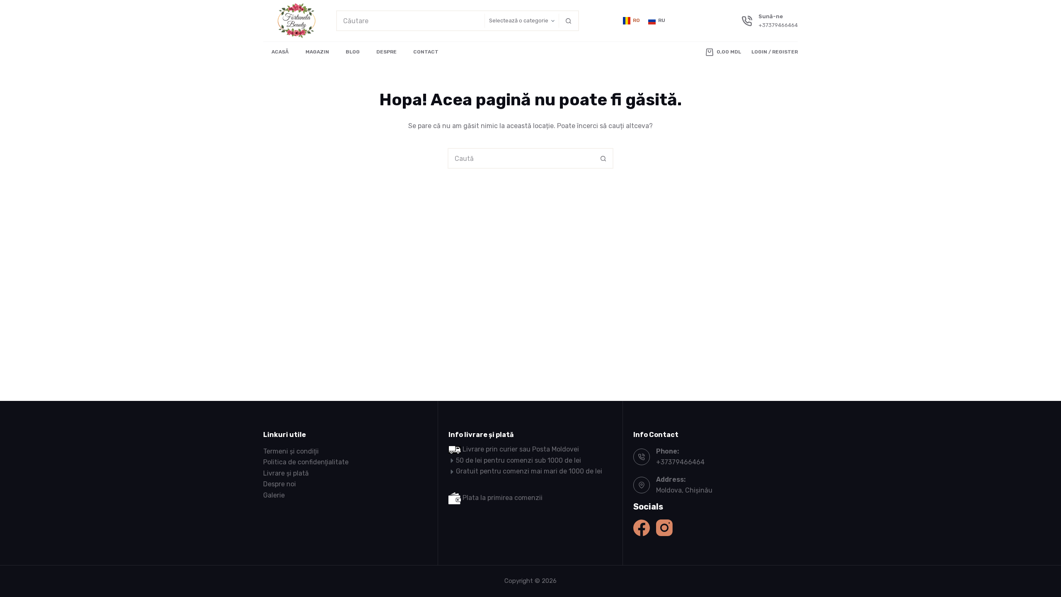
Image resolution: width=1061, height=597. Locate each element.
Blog (353, 52)
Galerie (274, 495)
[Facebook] (641, 527)
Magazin (317, 52)
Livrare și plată (286, 473)
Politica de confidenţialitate (306, 462)
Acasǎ (280, 52)
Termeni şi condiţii (291, 451)
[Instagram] (664, 527)
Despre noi (279, 484)
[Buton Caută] (568, 20)
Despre (386, 52)
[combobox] (410, 20)
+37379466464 (778, 25)
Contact (425, 52)
